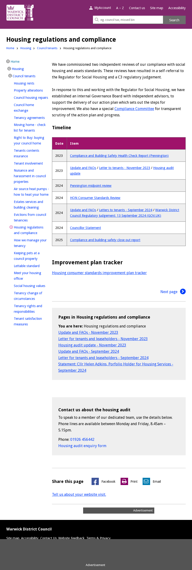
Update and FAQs (83, 168)
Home (10, 48)
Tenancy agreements (31, 118)
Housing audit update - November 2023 (92, 345)
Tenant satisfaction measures (29, 321)
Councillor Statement (85, 228)
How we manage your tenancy (30, 243)
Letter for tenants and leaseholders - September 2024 (103, 358)
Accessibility (177, 8)
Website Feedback (71, 538)
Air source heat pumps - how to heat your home (31, 191)
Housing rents (31, 83)
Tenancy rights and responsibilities (31, 308)
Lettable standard (31, 266)
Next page (169, 292)
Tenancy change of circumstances (31, 296)
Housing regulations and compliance (31, 230)
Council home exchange (29, 107)
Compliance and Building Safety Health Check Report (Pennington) (119, 156)
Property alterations (31, 90)
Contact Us (48, 538)
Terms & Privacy (98, 538)
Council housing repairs (31, 97)
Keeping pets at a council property (31, 256)
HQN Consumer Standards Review (95, 198)
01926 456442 (82, 439)
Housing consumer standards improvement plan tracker (99, 273)
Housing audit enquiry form (82, 446)
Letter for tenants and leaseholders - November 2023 (103, 339)
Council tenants (47, 48)
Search (174, 20)
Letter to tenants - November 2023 (124, 168)
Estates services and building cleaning (31, 204)
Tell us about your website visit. (79, 494)
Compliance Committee (134, 109)
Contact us (137, 8)
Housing (25, 48)
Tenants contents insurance (29, 153)
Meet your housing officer (27, 275)
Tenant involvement (31, 163)
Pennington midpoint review (90, 186)
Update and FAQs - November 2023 (88, 332)
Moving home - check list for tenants (31, 127)
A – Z (120, 8)
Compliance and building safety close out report (105, 240)
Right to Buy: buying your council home (31, 140)
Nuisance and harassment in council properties (30, 176)
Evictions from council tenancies (30, 217)
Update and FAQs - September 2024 (88, 351)
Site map (156, 8)
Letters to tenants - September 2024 (125, 210)
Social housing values (31, 286)
